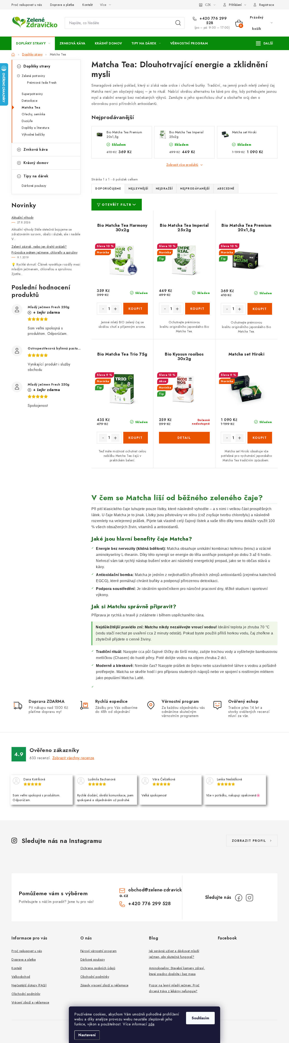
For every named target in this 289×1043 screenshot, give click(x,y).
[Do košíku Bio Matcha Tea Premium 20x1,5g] (259, 309)
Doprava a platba (62, 4)
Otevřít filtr (116, 204)
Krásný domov (35, 162)
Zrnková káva (35, 149)
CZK (208, 4)
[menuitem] (33, 43)
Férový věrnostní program (98, 951)
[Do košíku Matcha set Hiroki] (259, 438)
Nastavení (87, 1035)
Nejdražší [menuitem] (164, 189)
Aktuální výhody (23, 217)
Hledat (178, 23)
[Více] (264, 43)
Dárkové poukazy (34, 185)
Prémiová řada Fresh (42, 82)
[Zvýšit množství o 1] (115, 309)
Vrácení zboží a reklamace (30, 1002)
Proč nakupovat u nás (27, 4)
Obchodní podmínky (26, 994)
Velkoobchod (21, 976)
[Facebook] (238, 897)
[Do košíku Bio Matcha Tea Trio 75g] (135, 438)
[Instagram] (249, 897)
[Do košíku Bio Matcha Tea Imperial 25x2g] (197, 309)
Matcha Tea (31, 107)
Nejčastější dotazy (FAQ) (29, 985)
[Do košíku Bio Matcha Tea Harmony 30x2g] (135, 309)
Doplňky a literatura (35, 127)
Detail (184, 438)
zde (151, 1024)
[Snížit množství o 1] (103, 309)
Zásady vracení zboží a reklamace (104, 985)
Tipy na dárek (36, 176)
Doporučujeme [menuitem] (108, 189)
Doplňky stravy (36, 66)
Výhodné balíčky (33, 134)
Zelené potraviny (33, 76)
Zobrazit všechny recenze (73, 758)
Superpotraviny (32, 94)
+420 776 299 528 (212, 20)
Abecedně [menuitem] (226, 189)
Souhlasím (200, 1018)
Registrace (266, 4)
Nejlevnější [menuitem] (138, 189)
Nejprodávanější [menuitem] (195, 189)
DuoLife (27, 121)
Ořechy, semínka (33, 114)
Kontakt (87, 4)
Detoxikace (29, 100)
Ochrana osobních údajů (97, 968)
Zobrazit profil (249, 840)
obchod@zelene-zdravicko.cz (150, 893)
